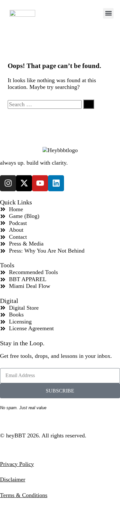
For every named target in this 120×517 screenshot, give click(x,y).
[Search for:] (45, 104)
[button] (108, 13)
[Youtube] (40, 183)
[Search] (88, 104)
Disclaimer (12, 479)
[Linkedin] (56, 183)
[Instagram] (8, 183)
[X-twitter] (24, 183)
